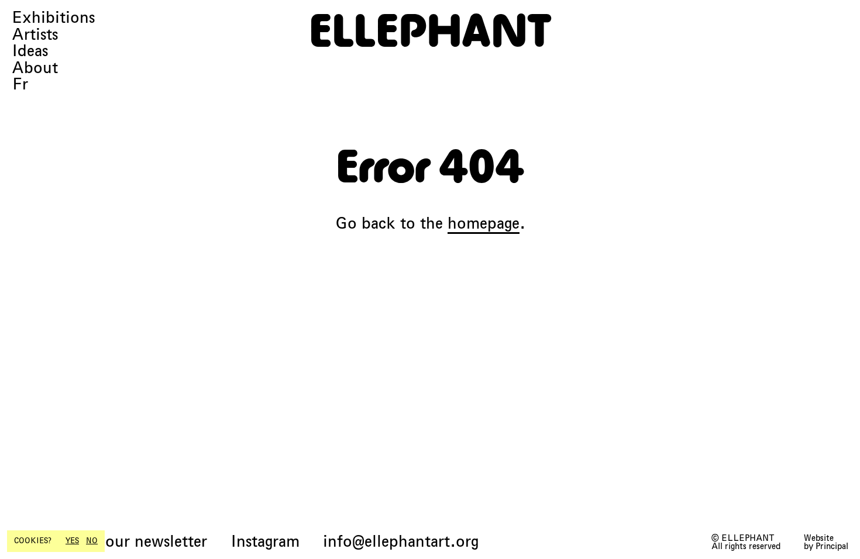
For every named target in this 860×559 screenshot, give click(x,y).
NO (92, 541)
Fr (20, 84)
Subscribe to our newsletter (109, 541)
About (35, 68)
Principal (832, 546)
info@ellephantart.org (401, 541)
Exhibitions (53, 17)
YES (72, 541)
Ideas (30, 51)
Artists (35, 34)
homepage (484, 223)
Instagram (265, 541)
